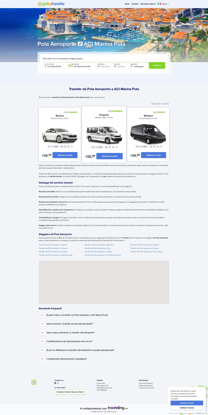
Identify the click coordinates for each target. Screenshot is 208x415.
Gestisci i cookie (187, 408)
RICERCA (157, 65)
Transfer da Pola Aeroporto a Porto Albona (146, 252)
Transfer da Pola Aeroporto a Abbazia (144, 245)
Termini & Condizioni (146, 383)
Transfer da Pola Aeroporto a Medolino (99, 245)
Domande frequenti (148, 4)
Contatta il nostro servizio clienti (70, 392)
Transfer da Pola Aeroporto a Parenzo (53, 248)
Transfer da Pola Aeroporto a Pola (97, 248)
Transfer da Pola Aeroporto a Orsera (98, 252)
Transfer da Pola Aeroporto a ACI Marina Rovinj (102, 255)
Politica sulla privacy (146, 385)
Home (127, 4)
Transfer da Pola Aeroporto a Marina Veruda (55, 255)
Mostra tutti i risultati (159, 104)
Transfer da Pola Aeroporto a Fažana (53, 245)
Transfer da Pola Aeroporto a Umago (53, 252)
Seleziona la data (65, 155)
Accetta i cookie (187, 403)
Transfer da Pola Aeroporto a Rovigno (144, 248)
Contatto (135, 4)
